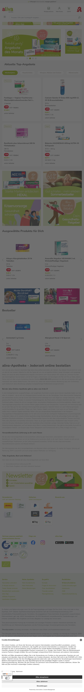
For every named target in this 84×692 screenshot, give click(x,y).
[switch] (7, 678)
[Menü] (11, 672)
